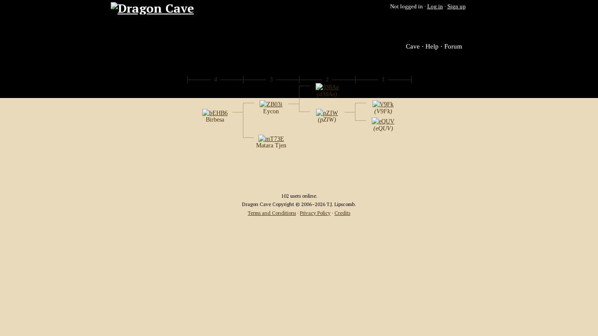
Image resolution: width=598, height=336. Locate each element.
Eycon (271, 111)
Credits (342, 213)
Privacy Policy (315, 213)
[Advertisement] (299, 172)
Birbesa (215, 119)
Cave (413, 46)
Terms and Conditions (272, 213)
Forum (453, 46)
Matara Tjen (271, 145)
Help (432, 46)
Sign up (456, 6)
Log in (435, 6)
